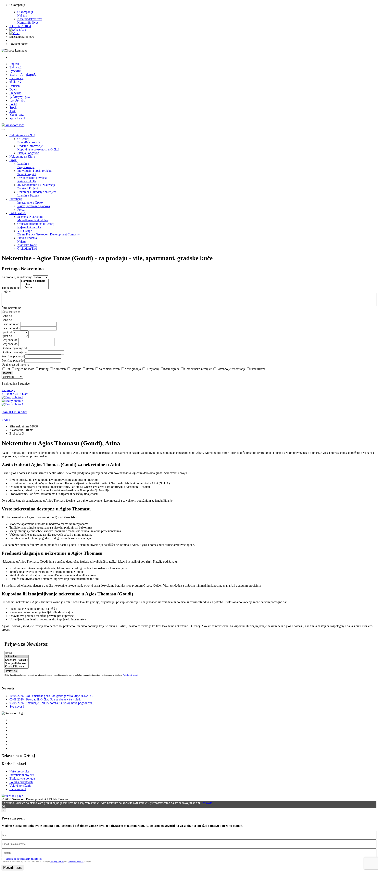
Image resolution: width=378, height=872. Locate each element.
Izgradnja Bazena (28, 195)
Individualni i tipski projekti (34, 170)
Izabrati (7, 372)
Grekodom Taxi (27, 248)
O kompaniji (25, 12)
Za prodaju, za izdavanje (17, 277)
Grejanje (75, 369)
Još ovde (206, 803)
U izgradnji (152, 369)
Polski (13, 104)
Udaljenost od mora (14, 364)
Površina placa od (13, 356)
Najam (21, 241)
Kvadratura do (10, 328)
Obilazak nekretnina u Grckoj (35, 223)
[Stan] (34, 284)
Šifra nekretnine (11, 308)
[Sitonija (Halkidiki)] (16, 663)
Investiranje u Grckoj (30, 202)
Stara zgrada (172, 369)
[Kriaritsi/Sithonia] (16, 666)
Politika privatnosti (130, 675)
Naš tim (22, 15)
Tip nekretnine (10, 287)
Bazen (90, 369)
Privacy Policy (57, 861)
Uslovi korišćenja (20, 785)
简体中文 (15, 82)
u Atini (6, 419)
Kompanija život (27, 22)
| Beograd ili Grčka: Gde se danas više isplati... (45, 699)
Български (16, 78)
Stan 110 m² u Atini (14, 412)
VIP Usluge (24, 231)
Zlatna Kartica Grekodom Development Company (48, 234)
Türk (12, 111)
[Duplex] (34, 287)
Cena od (7, 315)
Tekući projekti (26, 174)
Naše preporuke (19, 771)
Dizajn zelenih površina (32, 177)
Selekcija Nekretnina (30, 216)
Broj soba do (10, 344)
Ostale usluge (17, 213)
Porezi (21, 209)
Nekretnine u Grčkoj (22, 135)
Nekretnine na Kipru (22, 156)
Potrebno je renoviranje (231, 369)
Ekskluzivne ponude (22, 778)
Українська (16, 114)
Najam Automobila (29, 227)
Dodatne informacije (30, 146)
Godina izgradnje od (14, 348)
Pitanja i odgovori (28, 153)
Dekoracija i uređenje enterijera (36, 192)
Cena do (7, 320)
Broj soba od (10, 339)
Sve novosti (16, 706)
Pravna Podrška (27, 238)
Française (15, 93)
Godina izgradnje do (14, 352)
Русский (15, 71)
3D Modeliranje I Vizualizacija (36, 184)
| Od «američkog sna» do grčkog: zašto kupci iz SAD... (51, 696)
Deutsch (14, 86)
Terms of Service (75, 861)
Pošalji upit (12, 867)
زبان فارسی (17, 100)
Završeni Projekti (28, 188)
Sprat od (7, 332)
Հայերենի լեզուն (22, 74)
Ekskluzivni (257, 369)
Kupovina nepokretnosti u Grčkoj (38, 149)
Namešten (59, 369)
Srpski (13, 107)
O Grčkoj (23, 138)
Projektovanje (25, 167)
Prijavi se (11, 670)
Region (6, 291)
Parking (44, 369)
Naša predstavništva (29, 19)
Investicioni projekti (21, 775)
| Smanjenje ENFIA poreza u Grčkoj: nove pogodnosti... (51, 703)
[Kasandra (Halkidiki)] (16, 660)
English (14, 64)
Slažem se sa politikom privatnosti (24, 858)
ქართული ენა (19, 96)
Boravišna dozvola (29, 142)
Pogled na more (24, 369)
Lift (8, 369)
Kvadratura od (10, 324)
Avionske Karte (27, 245)
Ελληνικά (15, 67)
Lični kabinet (17, 789)
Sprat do (7, 336)
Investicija (15, 199)
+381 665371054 (20, 26)
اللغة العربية (17, 118)
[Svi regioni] (16, 656)
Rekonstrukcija (26, 181)
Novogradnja (132, 369)
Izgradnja (23, 163)
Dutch (13, 89)
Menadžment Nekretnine (32, 220)
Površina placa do (13, 360)
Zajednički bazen (109, 369)
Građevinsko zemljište (198, 369)
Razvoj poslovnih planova (33, 206)
